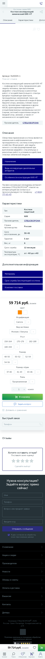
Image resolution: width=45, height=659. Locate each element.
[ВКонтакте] (23, 632)
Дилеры (6, 613)
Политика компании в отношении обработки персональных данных (22, 638)
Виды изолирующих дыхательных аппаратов (20, 169)
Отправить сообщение (22, 529)
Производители (9, 563)
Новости (6, 572)
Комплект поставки (14, 287)
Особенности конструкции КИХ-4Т (21, 177)
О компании (7, 547)
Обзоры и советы (10, 580)
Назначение (10, 161)
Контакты (6, 604)
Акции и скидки (9, 555)
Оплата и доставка (11, 588)
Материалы (10, 274)
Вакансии (6, 596)
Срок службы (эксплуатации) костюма (22, 280)
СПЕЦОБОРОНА (30, 123)
